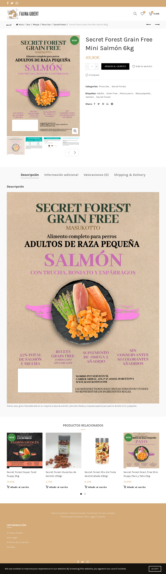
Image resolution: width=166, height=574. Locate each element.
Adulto (100, 93)
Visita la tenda (77, 513)
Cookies (101, 516)
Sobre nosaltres (59, 513)
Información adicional (61, 175)
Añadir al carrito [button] (19, 487)
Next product (157, 24)
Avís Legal (90, 516)
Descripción (30, 175)
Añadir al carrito (115, 66)
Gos (28, 24)
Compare (94, 75)
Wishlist (144, 12)
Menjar (36, 24)
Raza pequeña (143, 93)
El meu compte (107, 513)
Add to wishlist (144, 66)
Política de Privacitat (72, 516)
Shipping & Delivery (129, 175)
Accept (155, 569)
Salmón (90, 97)
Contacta (92, 513)
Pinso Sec (46, 24)
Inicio (21, 24)
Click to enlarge (75, 131)
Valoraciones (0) (96, 175)
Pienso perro (126, 93)
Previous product (149, 24)
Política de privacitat (18, 542)
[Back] (9, 24)
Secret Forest (59, 24)
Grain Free (112, 93)
